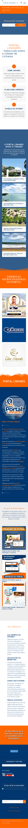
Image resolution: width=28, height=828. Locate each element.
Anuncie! (20, 464)
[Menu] (24, 3)
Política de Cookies (14, 810)
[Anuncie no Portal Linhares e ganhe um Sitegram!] (14, 570)
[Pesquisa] (20, 3)
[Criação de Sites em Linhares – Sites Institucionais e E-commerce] (14, 541)
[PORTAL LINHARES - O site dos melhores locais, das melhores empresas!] (11, 3)
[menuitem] (20, 3)
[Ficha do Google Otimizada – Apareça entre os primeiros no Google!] (14, 597)
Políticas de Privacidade (14, 813)
